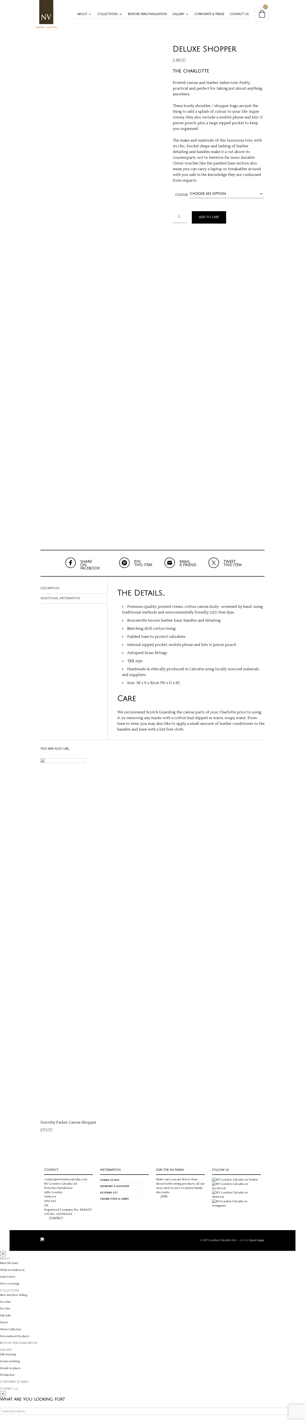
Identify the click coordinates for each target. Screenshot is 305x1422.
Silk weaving (8, 1354)
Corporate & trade (209, 14)
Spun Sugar (256, 1240)
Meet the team (9, 1263)
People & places (10, 1368)
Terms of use (109, 1180)
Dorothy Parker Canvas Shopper (69, 1122)
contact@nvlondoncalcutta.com (65, 1179)
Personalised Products (14, 1336)
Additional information (60, 598)
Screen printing (10, 1361)
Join (164, 1196)
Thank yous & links (114, 1198)
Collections (107, 14)
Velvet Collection (10, 1329)
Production (7, 1374)
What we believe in (12, 1270)
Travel (4, 1322)
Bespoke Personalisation (147, 14)
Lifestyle (5, 1315)
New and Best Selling (13, 1295)
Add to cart (209, 217)
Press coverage (10, 1283)
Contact (56, 1218)
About (82, 14)
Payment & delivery (114, 1186)
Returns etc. (109, 1192)
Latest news (7, 1276)
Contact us (239, 14)
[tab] (74, 589)
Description (50, 588)
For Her (5, 1308)
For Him (5, 1302)
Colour (181, 194)
